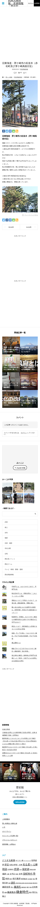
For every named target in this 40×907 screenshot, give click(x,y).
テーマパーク (27, 860)
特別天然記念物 (20, 883)
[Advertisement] (20, 32)
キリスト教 (19, 860)
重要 (5, 892)
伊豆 (6, 864)
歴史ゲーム (8, 564)
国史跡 (25, 869)
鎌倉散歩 (11, 892)
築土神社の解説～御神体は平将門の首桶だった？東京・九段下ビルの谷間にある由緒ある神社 (24, 658)
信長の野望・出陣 (15, 865)
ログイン (30, 3)
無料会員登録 (19, 802)
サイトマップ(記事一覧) (10, 836)
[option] (11, 772)
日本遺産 (30, 879)
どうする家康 (8, 860)
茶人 (12, 887)
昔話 (34, 879)
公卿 (35, 864)
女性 (6, 532)
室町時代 (27, 873)
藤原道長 (23, 887)
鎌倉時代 (22, 892)
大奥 (8, 874)
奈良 (17, 874)
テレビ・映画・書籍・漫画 (14, 569)
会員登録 (36, 3)
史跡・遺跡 (8, 543)
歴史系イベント (10, 559)
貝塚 (30, 887)
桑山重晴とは (16, 643)
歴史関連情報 (24, 69)
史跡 (16, 869)
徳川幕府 (17, 879)
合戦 (6, 554)
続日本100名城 (28, 883)
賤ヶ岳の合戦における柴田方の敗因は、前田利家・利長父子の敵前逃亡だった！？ (24, 609)
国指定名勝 (33, 869)
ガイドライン (6, 831)
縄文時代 (35, 883)
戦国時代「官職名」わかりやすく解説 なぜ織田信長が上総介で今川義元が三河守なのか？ (24, 619)
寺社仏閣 (8, 548)
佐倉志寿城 (6, 729)
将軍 (7, 879)
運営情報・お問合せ (9, 844)
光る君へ (28, 864)
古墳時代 (11, 869)
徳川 (10, 879)
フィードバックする (31, 215)
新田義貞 (24, 879)
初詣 (4, 869)
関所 (30, 892)
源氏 (13, 882)
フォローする (20, 468)
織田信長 (6, 887)
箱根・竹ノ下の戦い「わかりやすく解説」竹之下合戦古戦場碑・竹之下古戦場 (24, 635)
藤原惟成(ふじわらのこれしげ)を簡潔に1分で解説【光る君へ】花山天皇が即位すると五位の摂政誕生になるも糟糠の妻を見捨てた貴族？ (19, 741)
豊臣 (28, 887)
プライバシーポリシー (9, 840)
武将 (6, 522)
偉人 (6, 527)
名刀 (21, 869)
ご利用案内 (6, 819)
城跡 (6, 538)
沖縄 (9, 883)
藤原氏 (17, 887)
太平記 (12, 874)
